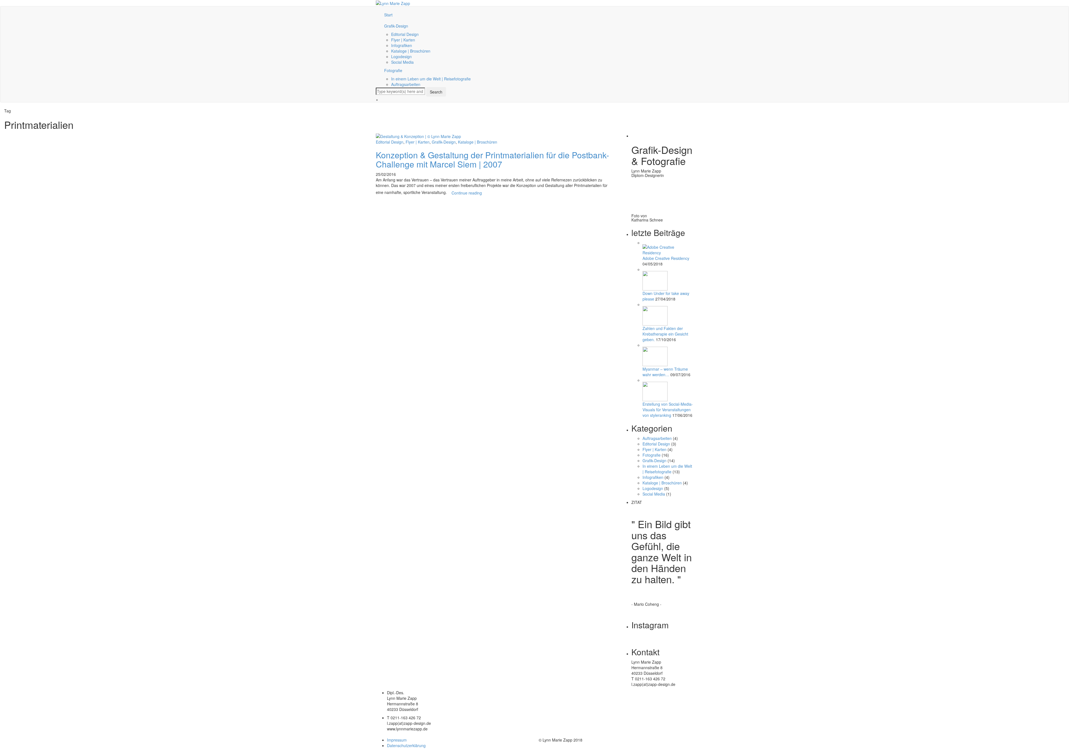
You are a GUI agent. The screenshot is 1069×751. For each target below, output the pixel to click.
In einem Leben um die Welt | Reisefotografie (431, 79)
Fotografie (393, 70)
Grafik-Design (396, 26)
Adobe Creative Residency (666, 258)
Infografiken (401, 45)
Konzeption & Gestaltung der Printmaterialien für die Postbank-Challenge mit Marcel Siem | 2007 (492, 159)
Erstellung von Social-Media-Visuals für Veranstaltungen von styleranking (668, 409)
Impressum (397, 740)
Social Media (402, 62)
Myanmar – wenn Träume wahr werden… (665, 371)
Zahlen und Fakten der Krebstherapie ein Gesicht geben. (665, 334)
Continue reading (467, 193)
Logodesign (401, 56)
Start (388, 15)
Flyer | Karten (403, 40)
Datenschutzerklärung (406, 745)
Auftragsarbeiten (405, 84)
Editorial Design (405, 34)
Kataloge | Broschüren (410, 51)
